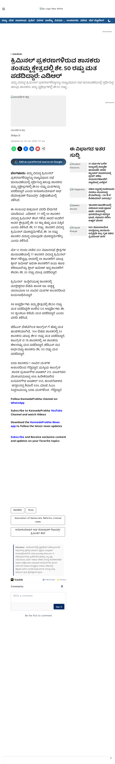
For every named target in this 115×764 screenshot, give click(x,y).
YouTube (56, 410)
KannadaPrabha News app (35, 424)
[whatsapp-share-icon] (13, 151)
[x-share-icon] (19, 151)
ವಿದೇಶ (40, 21)
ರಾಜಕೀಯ (21, 21)
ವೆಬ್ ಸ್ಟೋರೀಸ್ (96, 21)
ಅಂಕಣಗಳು (72, 21)
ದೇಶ (11, 21)
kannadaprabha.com (43, 554)
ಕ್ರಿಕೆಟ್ (31, 21)
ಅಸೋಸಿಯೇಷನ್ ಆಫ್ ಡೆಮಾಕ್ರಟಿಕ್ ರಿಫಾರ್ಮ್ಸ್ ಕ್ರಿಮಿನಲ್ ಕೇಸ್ (37, 532)
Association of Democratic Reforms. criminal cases (38, 520)
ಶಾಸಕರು (17, 510)
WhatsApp (17, 403)
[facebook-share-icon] (25, 151)
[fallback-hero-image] (78, 167)
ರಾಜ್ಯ (4, 21)
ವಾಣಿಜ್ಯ (49, 21)
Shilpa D (15, 135)
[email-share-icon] (37, 151)
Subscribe (17, 437)
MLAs (31, 510)
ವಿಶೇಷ (83, 21)
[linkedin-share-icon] (31, 151)
